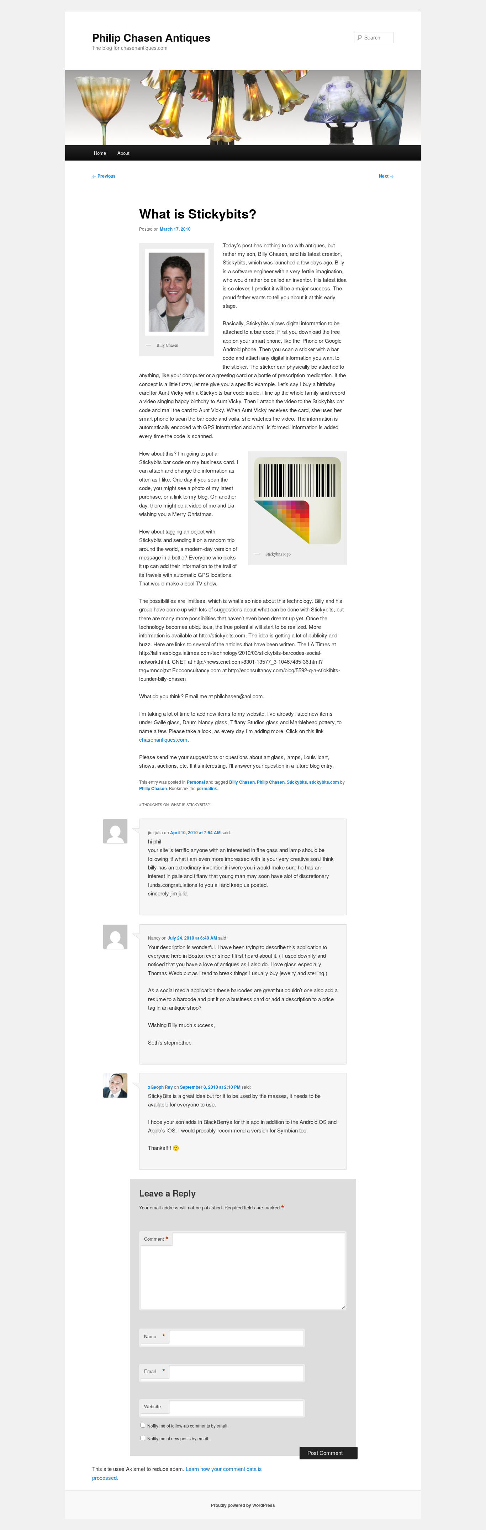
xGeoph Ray (160, 1087)
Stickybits (297, 782)
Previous (104, 176)
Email (154, 1371)
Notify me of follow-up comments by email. (187, 1426)
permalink (207, 788)
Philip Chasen (271, 782)
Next (386, 176)
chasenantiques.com (163, 739)
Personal (196, 782)
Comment (156, 1239)
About (123, 152)
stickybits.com (324, 782)
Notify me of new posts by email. (178, 1438)
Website (152, 1406)
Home (100, 152)
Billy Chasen (242, 782)
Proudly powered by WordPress (243, 1505)
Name (154, 1336)
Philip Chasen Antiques (151, 37)
